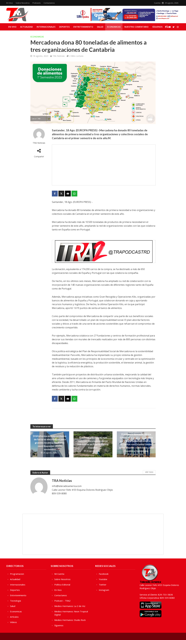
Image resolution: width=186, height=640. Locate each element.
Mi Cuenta (59, 573)
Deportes (64, 26)
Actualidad (26, 26)
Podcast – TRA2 (62, 600)
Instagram (104, 589)
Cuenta (157, 3)
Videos (13, 622)
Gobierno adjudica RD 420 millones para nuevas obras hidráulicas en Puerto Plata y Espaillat (93, 442)
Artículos (14, 616)
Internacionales (46, 26)
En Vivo (9, 3)
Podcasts (37, 3)
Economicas (114, 26)
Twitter (102, 584)
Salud (100, 26)
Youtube (103, 579)
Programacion (17, 573)
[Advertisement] (104, 165)
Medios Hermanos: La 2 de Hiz (69, 606)
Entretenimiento (83, 26)
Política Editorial (62, 584)
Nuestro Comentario (136, 26)
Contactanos (49, 3)
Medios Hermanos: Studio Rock (70, 620)
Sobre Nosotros (23, 3)
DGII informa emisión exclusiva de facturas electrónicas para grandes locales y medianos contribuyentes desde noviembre (49, 443)
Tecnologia (15, 600)
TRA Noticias (58, 56)
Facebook (103, 573)
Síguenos (157, 26)
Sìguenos (58, 625)
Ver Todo (149, 472)
